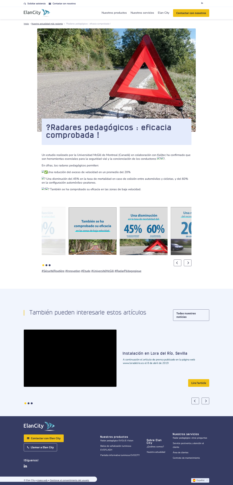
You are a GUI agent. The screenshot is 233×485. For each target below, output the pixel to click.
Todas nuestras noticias (186, 315)
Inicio (26, 23)
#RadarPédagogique (128, 271)
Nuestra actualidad (156, 452)
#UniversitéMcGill (102, 271)
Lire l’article (198, 383)
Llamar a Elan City (42, 447)
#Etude (86, 271)
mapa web (42, 480)
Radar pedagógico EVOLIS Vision (116, 440)
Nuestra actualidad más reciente (47, 23)
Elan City (163, 13)
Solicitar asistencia (36, 3)
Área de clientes (180, 452)
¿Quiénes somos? (155, 446)
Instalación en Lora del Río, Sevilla (155, 353)
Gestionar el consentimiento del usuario (69, 480)
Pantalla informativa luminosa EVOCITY (120, 455)
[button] (43, 265)
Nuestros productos (114, 13)
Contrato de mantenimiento (186, 457)
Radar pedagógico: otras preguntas (190, 437)
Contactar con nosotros (64, 3)
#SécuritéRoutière (53, 271)
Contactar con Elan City (46, 438)
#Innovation (72, 271)
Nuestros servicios (142, 13)
